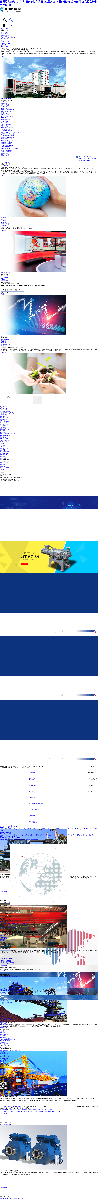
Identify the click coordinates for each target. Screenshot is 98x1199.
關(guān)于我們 (5, 29)
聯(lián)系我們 (4, 46)
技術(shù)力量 (4, 38)
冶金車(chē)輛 (3, 987)
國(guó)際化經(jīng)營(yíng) (8, 37)
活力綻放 (3, 342)
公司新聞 (3, 220)
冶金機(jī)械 (4, 101)
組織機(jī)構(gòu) (5, 43)
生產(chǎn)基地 (5, 41)
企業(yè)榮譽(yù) (5, 45)
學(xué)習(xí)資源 (5, 344)
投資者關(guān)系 (5, 272)
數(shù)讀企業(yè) (5, 277)
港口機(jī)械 (4, 106)
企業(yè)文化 (4, 33)
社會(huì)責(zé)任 (5, 162)
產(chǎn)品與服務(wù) (6, 98)
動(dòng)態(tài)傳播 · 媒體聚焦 (8, 1013)
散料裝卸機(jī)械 (5, 105)
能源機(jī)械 (4, 108)
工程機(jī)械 (4, 113)
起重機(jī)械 (4, 103)
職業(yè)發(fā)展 (5, 339)
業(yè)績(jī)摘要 (5, 275)
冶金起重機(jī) (14, 1061)
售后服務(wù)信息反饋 (7, 1175)
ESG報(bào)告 (4, 165)
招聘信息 (3, 346)
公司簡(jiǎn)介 (4, 32)
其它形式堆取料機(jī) (15, 1135)
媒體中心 (3, 217)
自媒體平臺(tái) (5, 224)
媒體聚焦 (3, 222)
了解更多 (4, 56)
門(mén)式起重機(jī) (5, 1061)
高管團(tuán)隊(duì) (6, 35)
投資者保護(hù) (5, 280)
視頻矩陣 (3, 225)
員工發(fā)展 (4, 336)
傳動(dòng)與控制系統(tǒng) (8, 109)
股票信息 (3, 279)
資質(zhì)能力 (4, 40)
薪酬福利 (3, 341)
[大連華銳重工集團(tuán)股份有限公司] (11, 8)
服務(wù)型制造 (5, 114)
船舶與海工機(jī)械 (6, 111)
